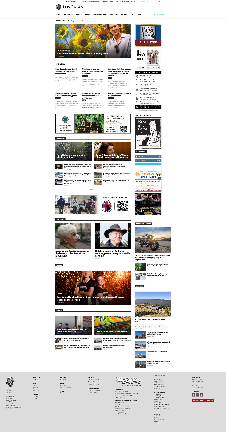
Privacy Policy (9, 403)
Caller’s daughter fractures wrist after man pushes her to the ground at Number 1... (77, 174)
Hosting (117, 404)
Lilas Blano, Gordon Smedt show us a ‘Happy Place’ (83, 53)
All (75, 64)
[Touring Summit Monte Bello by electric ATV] (153, 304)
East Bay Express (158, 381)
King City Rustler (158, 399)
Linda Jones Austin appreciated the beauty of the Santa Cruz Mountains (72, 253)
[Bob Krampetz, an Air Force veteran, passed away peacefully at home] (113, 236)
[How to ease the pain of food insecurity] (112, 327)
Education (36, 390)
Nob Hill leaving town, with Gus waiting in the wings (157, 333)
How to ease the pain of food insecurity (111, 331)
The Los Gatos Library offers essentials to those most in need (92, 95)
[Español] (92, 1)
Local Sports (63, 393)
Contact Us (9, 398)
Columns (35, 396)
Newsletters (9, 392)
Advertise (35, 379)
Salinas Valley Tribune (159, 406)
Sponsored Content (120, 410)
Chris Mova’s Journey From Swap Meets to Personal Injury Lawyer (157, 274)
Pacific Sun (157, 388)
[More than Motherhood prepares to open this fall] (140, 364)
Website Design (119, 402)
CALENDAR (91, 377)
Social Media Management (122, 408)
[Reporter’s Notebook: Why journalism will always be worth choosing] (59, 340)
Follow (158, 160)
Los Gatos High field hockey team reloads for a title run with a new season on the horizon (119, 72)
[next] (161, 21)
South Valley (157, 423)
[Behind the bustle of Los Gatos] (140, 354)
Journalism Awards (197, 381)
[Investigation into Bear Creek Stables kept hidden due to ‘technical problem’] (98, 175)
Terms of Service (10, 405)
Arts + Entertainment (64, 50)
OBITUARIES (60, 219)
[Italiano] (94, 1)
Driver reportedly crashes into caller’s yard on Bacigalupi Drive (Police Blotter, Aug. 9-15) (77, 166)
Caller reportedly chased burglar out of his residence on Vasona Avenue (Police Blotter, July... (77, 181)
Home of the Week (126, 64)
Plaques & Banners (11, 409)
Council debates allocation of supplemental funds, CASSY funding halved (114, 166)
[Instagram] (159, 1)
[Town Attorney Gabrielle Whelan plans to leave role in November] (112, 153)
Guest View (84, 75)
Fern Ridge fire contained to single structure (119, 94)
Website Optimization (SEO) (122, 406)
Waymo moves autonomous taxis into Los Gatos (158, 343)
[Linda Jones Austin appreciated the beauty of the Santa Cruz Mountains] (73, 236)
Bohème (156, 417)
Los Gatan (156, 401)
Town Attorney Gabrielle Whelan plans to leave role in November (112, 156)
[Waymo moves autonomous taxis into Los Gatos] (140, 345)
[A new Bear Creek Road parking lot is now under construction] (98, 182)
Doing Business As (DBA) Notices (124, 395)
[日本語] (100, 1)
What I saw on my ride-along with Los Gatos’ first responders (92, 71)
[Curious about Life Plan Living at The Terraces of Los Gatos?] (140, 267)
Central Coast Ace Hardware (95, 390)
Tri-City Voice (157, 410)
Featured (35, 385)
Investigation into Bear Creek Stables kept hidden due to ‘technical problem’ (116, 174)
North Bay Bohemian (159, 386)
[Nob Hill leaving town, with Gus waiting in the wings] (140, 335)
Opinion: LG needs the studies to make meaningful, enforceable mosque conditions (117, 339)
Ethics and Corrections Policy (14, 407)
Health (83, 100)
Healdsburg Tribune (159, 396)
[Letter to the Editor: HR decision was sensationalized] (98, 347)
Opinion (104, 64)
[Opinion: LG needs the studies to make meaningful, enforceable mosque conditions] (98, 340)
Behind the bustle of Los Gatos (157, 352)
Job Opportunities (197, 379)
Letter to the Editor (11, 400)
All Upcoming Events (93, 379)
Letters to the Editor (65, 387)
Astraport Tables (92, 392)
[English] (88, 1)
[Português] (96, 1)
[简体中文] (98, 1)
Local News (111, 98)
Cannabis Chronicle (159, 419)
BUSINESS (139, 286)
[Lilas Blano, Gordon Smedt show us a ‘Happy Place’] (93, 41)
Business (85, 64)
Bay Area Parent (158, 416)
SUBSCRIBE (9, 389)
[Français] (90, 1)
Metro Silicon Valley (159, 384)
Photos (35, 398)
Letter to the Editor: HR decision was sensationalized (114, 346)
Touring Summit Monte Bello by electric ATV (151, 320)
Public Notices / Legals (121, 391)
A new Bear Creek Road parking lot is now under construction (116, 181)
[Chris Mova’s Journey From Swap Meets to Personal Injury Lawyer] (140, 276)
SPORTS (59, 265)
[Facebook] (157, 1)
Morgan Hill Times (158, 403)
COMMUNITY (36, 394)
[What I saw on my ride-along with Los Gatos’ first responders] (73, 327)
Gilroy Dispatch (158, 394)
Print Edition (9, 390)
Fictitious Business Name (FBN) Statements (127, 393)
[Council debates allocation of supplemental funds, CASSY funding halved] (98, 166)
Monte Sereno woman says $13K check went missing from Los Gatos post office (90, 21)
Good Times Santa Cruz (160, 383)
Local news (60, 138)
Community (111, 64)
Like (159, 156)
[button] (159, 15)
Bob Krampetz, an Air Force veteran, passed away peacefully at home (112, 253)
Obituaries (63, 379)
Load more (92, 189)
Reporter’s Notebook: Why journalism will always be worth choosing (77, 339)
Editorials (63, 385)
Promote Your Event (93, 384)
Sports (117, 64)
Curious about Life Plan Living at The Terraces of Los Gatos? (157, 265)
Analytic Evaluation (120, 412)
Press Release (9, 402)
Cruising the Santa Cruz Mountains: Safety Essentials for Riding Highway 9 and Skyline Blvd (152, 257)
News (79, 64)
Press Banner (157, 404)
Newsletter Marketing (121, 414)
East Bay (156, 421)
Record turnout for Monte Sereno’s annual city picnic (66, 94)
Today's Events (92, 381)
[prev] (158, 21)
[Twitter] (201, 394)
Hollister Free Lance (159, 397)
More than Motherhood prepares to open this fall (158, 362)
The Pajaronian (158, 408)
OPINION (59, 310)
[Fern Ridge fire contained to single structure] (73, 153)
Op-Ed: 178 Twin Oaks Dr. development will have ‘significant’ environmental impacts (77, 346)
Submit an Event (92, 383)
